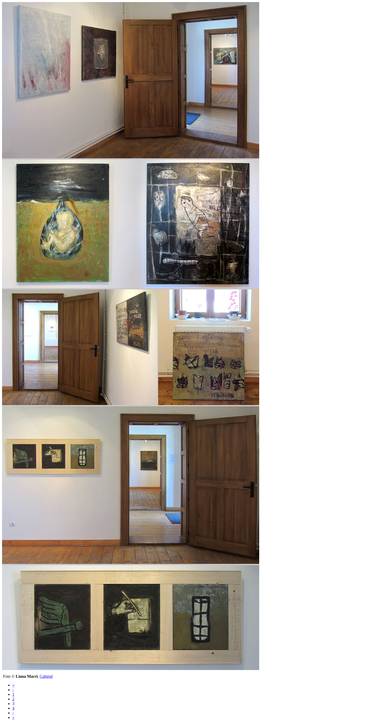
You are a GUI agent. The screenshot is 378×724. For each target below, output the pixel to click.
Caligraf (46, 676)
